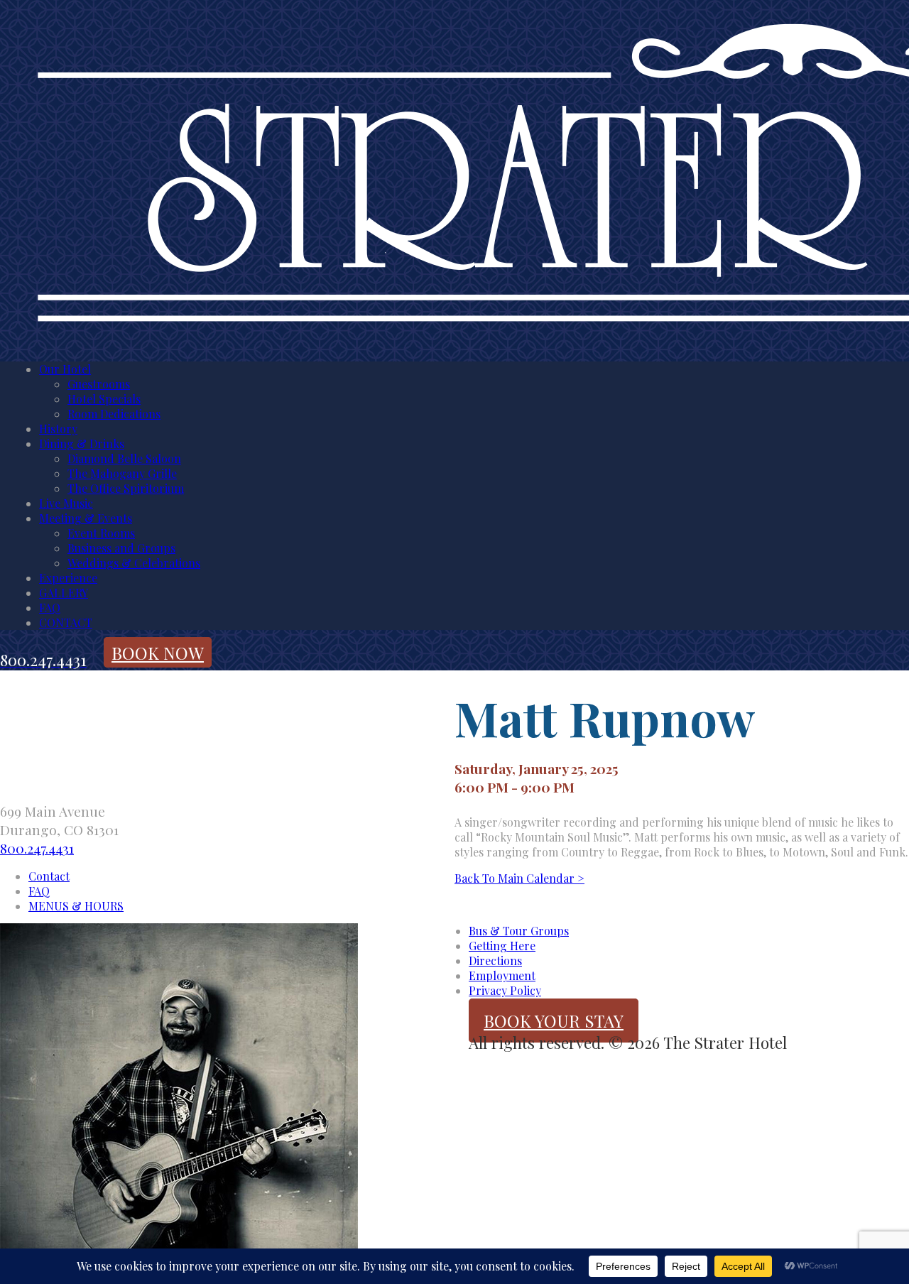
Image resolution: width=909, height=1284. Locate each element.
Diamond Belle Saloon (124, 458)
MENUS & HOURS (76, 905)
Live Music (66, 503)
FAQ (49, 607)
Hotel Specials (104, 398)
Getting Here (502, 945)
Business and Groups (121, 547)
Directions (495, 960)
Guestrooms (98, 383)
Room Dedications (113, 413)
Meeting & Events (85, 518)
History (58, 428)
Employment (502, 975)
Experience (68, 577)
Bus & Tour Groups (519, 930)
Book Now (157, 652)
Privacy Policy (505, 990)
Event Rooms (101, 533)
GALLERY (63, 592)
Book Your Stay (554, 1020)
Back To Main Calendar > (519, 878)
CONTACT (65, 622)
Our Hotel (65, 368)
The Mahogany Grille (122, 473)
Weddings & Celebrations (133, 562)
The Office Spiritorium (125, 488)
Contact (49, 876)
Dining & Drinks (81, 443)
